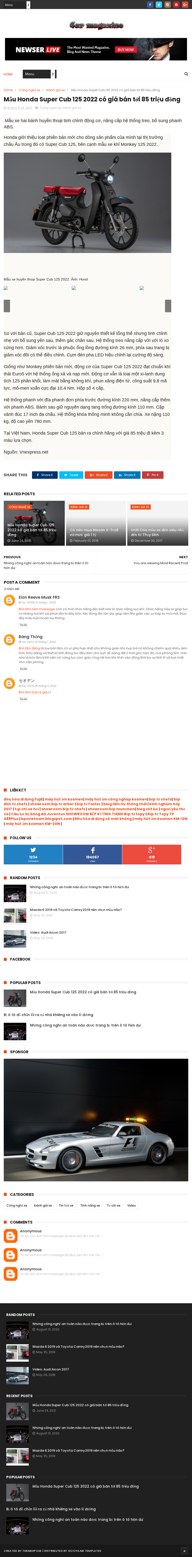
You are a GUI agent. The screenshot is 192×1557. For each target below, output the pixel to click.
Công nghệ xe (29, 90)
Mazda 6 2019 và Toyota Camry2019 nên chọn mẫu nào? (76, 909)
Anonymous (31, 1231)
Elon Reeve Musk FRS (39, 597)
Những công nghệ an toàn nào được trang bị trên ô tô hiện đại (79, 887)
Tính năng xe (90, 1205)
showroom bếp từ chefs (63, 808)
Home (8, 74)
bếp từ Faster (88, 803)
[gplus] (185, 4)
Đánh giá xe (55, 90)
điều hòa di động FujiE (23, 799)
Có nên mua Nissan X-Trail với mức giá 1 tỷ (94, 532)
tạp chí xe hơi (26, 808)
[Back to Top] (184, 1551)
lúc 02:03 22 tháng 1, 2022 (39, 642)
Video (131, 1205)
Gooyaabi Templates (84, 1551)
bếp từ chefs (160, 799)
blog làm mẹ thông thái (125, 803)
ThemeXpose (32, 1551)
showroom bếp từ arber (52, 803)
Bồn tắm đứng (29, 648)
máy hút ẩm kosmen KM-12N (161, 818)
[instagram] (167, 4)
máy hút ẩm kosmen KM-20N (33, 823)
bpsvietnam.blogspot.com (46, 818)
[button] (168, 306)
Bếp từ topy (134, 813)
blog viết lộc (147, 808)
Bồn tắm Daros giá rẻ (35, 692)
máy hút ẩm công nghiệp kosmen (116, 799)
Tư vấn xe (113, 1205)
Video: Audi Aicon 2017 (48, 932)
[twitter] (159, 4)
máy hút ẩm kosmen (64, 799)
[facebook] (150, 4)
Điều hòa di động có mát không (103, 818)
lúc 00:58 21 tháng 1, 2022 (39, 602)
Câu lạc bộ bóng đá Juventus (38, 813)
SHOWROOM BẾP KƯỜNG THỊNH (94, 813)
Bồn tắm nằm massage (37, 609)
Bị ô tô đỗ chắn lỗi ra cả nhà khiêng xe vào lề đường (48, 1014)
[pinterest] (176, 4)
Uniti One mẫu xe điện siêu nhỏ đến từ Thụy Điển (157, 532)
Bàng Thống (30, 637)
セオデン (27, 680)
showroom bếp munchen (111, 808)
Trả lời (23, 625)
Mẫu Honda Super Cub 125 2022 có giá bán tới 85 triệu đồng (32, 529)
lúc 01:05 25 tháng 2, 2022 (39, 686)
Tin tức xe (66, 1205)
